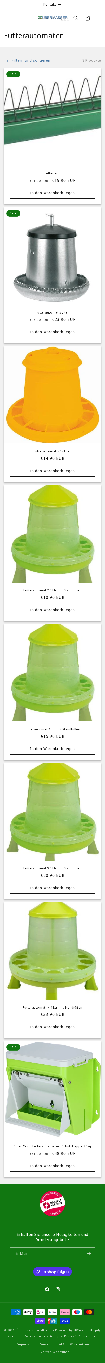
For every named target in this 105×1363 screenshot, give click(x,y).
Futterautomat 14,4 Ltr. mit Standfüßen (52, 1008)
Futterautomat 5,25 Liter (52, 451)
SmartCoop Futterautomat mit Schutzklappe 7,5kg (52, 1146)
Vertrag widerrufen (55, 1352)
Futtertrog (53, 173)
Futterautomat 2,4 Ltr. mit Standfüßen (52, 590)
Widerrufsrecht (81, 1344)
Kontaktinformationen (81, 1336)
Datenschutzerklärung (41, 1336)
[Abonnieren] (89, 1253)
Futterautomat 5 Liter (52, 312)
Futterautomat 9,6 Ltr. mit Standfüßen (52, 868)
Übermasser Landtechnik (35, 1330)
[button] (10, 18)
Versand (46, 1344)
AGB (61, 1344)
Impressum (26, 1344)
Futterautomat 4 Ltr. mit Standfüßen (52, 729)
